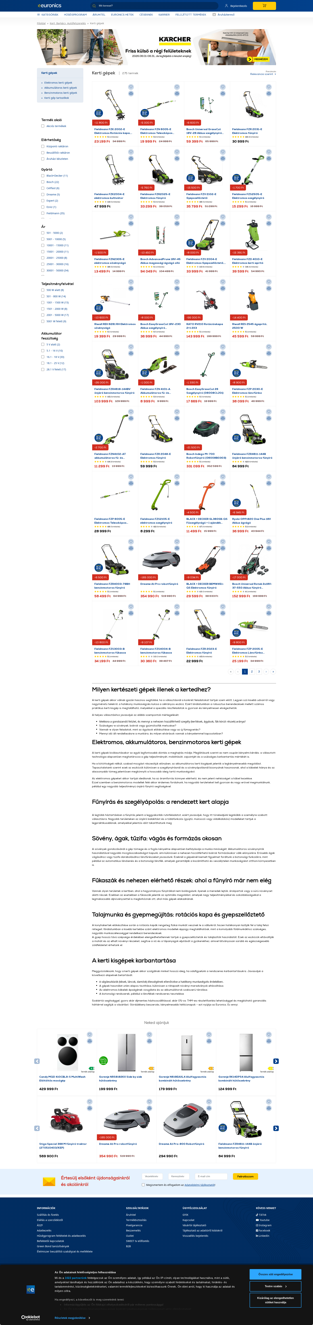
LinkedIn (263, 1235)
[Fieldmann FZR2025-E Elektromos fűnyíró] (161, 170)
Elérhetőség (51, 140)
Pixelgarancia (134, 1225)
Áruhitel (99, 14)
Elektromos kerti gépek (58, 82)
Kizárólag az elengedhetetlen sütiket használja (275, 1300)
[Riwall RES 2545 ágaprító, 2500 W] (253, 300)
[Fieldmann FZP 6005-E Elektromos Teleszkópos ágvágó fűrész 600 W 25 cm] (115, 495)
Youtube (264, 1220)
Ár (43, 227)
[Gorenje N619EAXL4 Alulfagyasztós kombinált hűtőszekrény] (186, 1053)
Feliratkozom (245, 1176)
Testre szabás (273, 1286)
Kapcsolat (188, 1220)
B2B (128, 1246)
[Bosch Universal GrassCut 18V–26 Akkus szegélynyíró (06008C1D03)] (207, 105)
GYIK (185, 1214)
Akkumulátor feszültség (51, 335)
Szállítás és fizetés (48, 1214)
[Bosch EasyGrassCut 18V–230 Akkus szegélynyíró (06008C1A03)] (161, 300)
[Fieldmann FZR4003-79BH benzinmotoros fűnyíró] (115, 560)
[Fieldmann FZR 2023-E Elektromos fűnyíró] (207, 625)
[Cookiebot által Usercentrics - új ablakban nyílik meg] (31, 1318)
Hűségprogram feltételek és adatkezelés (61, 1235)
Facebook (264, 1230)
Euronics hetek (122, 14)
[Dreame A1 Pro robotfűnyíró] (161, 560)
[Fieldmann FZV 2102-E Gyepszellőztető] (207, 170)
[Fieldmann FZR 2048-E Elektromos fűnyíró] (161, 430)
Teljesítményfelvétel (57, 284)
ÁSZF (40, 1225)
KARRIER (164, 14)
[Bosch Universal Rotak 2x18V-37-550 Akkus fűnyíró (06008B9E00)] (253, 560)
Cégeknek (146, 14)
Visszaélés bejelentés (195, 1235)
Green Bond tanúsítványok (53, 1246)
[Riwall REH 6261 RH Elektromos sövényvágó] (115, 300)
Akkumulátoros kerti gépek (60, 87)
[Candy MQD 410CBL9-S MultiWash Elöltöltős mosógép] (66, 1053)
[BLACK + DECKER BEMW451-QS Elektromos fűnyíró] (207, 560)
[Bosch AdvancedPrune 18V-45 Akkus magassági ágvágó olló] (161, 235)
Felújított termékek (191, 14)
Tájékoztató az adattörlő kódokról (202, 1230)
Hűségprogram (75, 14)
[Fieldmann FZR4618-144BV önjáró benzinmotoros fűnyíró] (115, 365)
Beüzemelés (133, 1230)
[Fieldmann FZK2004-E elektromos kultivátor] (115, 170)
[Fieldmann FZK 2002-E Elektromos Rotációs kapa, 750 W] (115, 105)
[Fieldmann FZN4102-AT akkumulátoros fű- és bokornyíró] (115, 430)
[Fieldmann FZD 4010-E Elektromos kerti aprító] (253, 235)
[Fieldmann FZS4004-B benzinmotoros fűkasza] (161, 625)
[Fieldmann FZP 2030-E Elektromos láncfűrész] (253, 365)
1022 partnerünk (76, 1277)
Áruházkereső (226, 14)
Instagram (265, 1225)
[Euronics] (51, 5)
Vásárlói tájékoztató (194, 1225)
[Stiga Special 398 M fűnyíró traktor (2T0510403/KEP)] (66, 1120)
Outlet (130, 1235)
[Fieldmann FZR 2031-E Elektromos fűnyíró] (253, 105)
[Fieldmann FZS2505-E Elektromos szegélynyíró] (253, 170)
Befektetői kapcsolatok (50, 1241)
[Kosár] (264, 6)
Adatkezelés (44, 1230)
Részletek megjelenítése (70, 1317)
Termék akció (51, 120)
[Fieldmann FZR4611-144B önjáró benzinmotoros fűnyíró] (253, 430)
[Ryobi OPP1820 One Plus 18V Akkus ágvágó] (253, 495)
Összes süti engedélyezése (275, 1274)
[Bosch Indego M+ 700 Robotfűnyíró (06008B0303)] (207, 430)
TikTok (262, 1214)
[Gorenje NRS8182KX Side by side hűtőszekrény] (126, 1053)
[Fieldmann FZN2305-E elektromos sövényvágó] (115, 235)
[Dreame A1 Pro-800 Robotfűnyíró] (186, 1120)
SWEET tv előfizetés (137, 1241)
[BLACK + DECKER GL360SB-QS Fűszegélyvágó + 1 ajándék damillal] (207, 495)
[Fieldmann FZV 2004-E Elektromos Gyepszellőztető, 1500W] (207, 235)
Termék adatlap (88, 1071)
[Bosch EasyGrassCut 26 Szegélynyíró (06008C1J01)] (207, 365)
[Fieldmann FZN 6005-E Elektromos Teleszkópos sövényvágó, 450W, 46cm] (161, 105)
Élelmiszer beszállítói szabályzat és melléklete (65, 1251)
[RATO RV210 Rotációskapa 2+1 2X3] (207, 300)
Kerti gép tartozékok (56, 98)
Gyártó (46, 169)
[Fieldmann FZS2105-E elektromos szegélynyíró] (161, 495)
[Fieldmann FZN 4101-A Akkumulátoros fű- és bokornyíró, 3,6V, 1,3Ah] (161, 365)
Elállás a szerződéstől (50, 1220)
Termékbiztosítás (136, 1220)
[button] (276, 1061)
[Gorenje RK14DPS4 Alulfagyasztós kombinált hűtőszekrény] (246, 1053)
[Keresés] (214, 6)
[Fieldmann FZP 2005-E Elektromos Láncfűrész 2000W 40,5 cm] (253, 625)
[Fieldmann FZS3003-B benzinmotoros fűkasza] (115, 625)
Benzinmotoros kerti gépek (60, 92)
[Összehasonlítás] (131, 93)
